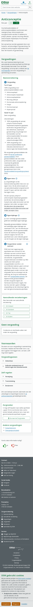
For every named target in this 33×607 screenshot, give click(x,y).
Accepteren (6, 604)
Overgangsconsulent (12, 430)
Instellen (24, 604)
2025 (11, 23)
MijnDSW (23, 4)
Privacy (17, 558)
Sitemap (16, 563)
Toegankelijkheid (16, 560)
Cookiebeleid (16, 555)
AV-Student (9, 316)
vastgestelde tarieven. (18, 276)
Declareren (9, 386)
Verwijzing (8, 377)
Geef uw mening (8, 475)
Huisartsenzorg (10, 428)
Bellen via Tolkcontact (10, 470)
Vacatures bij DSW (9, 541)
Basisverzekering (8, 514)
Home (3, 13)
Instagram (6, 483)
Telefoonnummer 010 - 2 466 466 (13, 465)
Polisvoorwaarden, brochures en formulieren (16, 539)
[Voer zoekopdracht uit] (30, 7)
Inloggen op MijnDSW (10, 534)
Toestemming (10, 381)
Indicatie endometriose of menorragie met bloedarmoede (16, 366)
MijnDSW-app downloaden (11, 536)
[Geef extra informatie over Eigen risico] (16, 178)
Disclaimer (17, 553)
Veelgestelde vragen (9, 473)
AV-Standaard (10, 309)
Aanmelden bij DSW (9, 526)
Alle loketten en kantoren (8, 497)
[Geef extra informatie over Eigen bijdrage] (19, 215)
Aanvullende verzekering (10, 516)
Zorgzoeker (7, 521)
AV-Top (8, 313)
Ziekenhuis (9, 361)
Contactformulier (8, 468)
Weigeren (16, 604)
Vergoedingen (12, 13)
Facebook (6, 485)
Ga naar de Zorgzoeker (17, 418)
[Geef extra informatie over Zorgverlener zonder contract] (27, 244)
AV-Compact (9, 306)
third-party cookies (24, 578)
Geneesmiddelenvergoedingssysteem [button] (16, 171)
